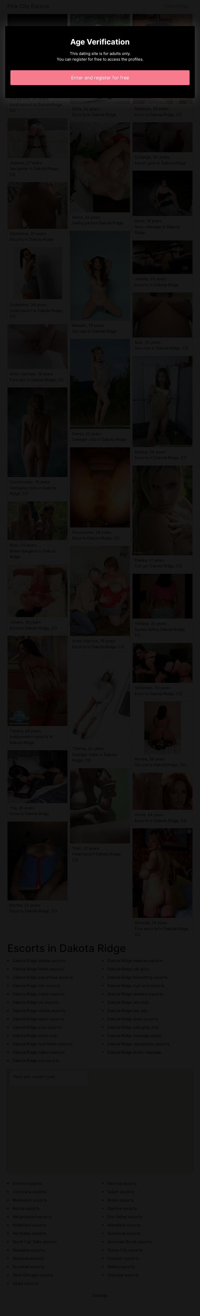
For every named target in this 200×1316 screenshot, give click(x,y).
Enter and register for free (100, 77)
